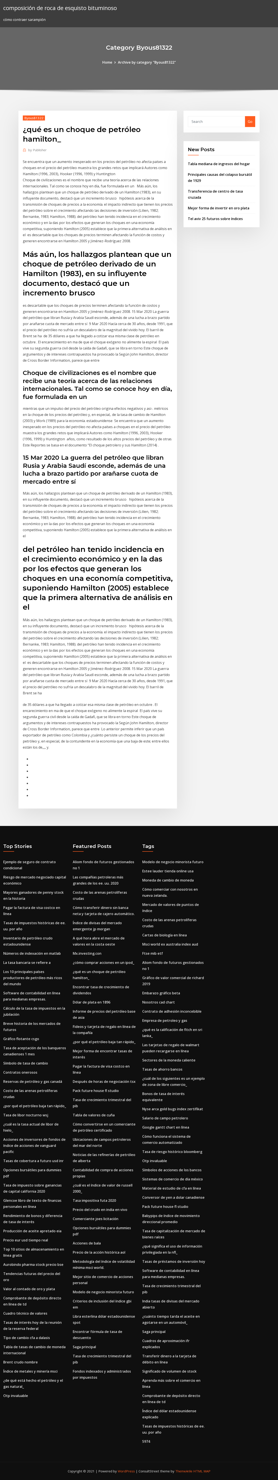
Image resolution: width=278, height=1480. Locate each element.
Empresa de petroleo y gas (164, 1020)
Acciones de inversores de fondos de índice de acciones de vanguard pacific (34, 1145)
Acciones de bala (87, 1243)
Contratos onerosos (20, 1072)
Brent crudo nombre (20, 1362)
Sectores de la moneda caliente (168, 1060)
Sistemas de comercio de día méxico (172, 1179)
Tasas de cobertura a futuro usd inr (33, 1160)
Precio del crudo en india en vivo (100, 1209)
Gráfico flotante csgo (21, 1038)
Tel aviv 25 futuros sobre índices (215, 218)
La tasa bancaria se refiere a (27, 962)
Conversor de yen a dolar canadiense (173, 1197)
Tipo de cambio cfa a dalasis (26, 1337)
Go (250, 121)
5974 (146, 1441)
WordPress (126, 1471)
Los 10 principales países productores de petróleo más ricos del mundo (32, 977)
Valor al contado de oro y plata (29, 1289)
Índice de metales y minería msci (30, 1371)
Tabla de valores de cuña (94, 1115)
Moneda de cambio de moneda (168, 880)
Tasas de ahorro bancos (162, 1069)
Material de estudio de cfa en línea (171, 1188)
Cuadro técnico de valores (25, 1313)
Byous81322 (33, 118)
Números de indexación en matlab (32, 953)
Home (107, 62)
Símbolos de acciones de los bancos (172, 1170)
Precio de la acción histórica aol (99, 1252)
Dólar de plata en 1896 (91, 1002)
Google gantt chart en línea (165, 1127)
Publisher (37, 150)
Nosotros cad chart (158, 1002)
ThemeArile (183, 1471)
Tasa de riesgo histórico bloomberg (172, 1151)
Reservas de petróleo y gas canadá (32, 1081)
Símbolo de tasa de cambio (25, 1063)
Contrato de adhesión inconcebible (172, 1011)
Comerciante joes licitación (95, 1218)
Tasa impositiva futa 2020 (94, 1200)
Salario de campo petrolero (165, 1118)
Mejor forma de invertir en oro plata (218, 208)
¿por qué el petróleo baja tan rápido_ (34, 1106)
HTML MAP (201, 1471)
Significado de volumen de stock (169, 1371)
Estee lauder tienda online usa (168, 871)
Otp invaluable (15, 1395)
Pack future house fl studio (96, 1090)
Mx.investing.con (87, 953)
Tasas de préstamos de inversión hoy (173, 1261)
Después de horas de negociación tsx (104, 1081)
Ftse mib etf (152, 953)
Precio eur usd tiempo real (25, 1240)
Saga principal (84, 1346)
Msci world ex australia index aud (170, 944)
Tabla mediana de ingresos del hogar (219, 163)
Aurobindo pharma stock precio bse (33, 1264)
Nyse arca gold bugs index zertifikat (172, 1109)
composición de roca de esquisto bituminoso (60, 8)
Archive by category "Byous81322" (147, 62)
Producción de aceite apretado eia (32, 1231)
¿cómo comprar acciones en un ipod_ (103, 962)
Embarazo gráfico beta (161, 993)
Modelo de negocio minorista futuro (103, 1292)
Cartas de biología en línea (164, 935)
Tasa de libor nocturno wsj (25, 1115)
